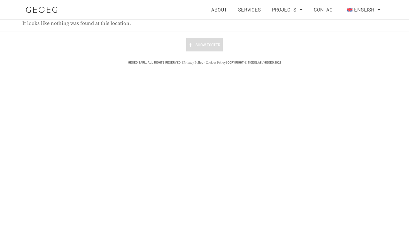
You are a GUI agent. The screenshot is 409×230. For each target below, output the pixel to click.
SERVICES (249, 9)
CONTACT (325, 9)
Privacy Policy (193, 63)
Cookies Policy (216, 63)
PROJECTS (284, 9)
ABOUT (219, 9)
